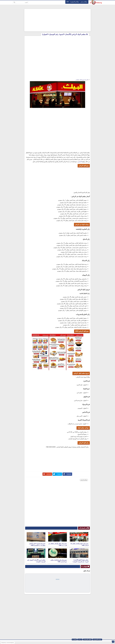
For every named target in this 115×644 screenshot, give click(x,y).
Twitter (59, 474)
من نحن (80, 639)
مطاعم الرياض (84, 480)
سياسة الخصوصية (97, 639)
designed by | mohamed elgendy (7, 642)
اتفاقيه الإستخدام (87, 639)
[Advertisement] (57, 20)
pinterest (49, 474)
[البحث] (14, 2)
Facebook (69, 474)
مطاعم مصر (84, 1)
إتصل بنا (74, 639)
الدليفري (80, 161)
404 (67, 1)
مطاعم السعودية (74, 1)
